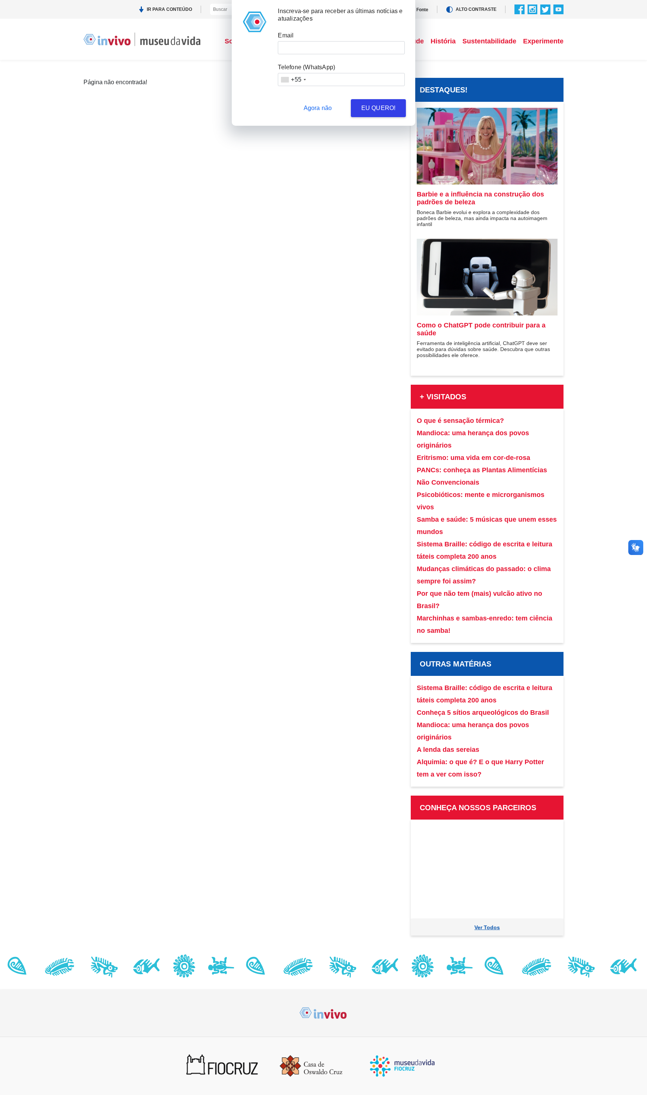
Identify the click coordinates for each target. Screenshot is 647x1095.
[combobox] (293, 79)
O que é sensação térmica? (460, 420)
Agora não (318, 108)
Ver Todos (487, 927)
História (443, 41)
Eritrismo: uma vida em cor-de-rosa (473, 457)
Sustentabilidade (489, 41)
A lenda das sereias (448, 749)
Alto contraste (476, 9)
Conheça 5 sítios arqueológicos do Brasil (483, 712)
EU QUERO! (378, 108)
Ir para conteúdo (169, 9)
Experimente (543, 41)
